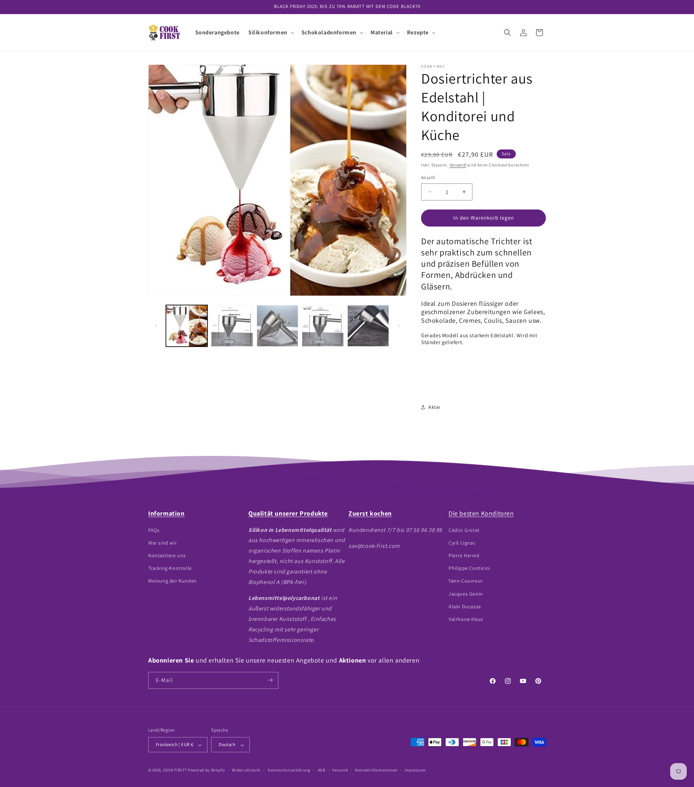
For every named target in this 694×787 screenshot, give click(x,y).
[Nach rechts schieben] (399, 326)
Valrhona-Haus (466, 618)
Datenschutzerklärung (289, 770)
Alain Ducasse (465, 606)
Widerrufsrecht (246, 770)
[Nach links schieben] (156, 326)
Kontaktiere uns (167, 555)
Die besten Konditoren (481, 513)
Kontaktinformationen (376, 770)
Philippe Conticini (469, 568)
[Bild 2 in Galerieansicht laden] (232, 326)
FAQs (153, 529)
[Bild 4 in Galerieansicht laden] (322, 326)
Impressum (415, 770)
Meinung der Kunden (172, 580)
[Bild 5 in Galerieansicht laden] (368, 326)
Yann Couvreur (466, 580)
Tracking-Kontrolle (170, 568)
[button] (270, 33)
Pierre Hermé (464, 555)
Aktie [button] (434, 407)
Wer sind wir (162, 542)
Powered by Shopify (206, 770)
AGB (321, 770)
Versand (458, 165)
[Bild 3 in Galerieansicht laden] (277, 326)
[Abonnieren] (270, 680)
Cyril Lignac (462, 542)
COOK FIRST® (175, 770)
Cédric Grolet (464, 529)
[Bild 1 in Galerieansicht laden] (186, 326)
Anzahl (428, 177)
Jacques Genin (466, 593)
